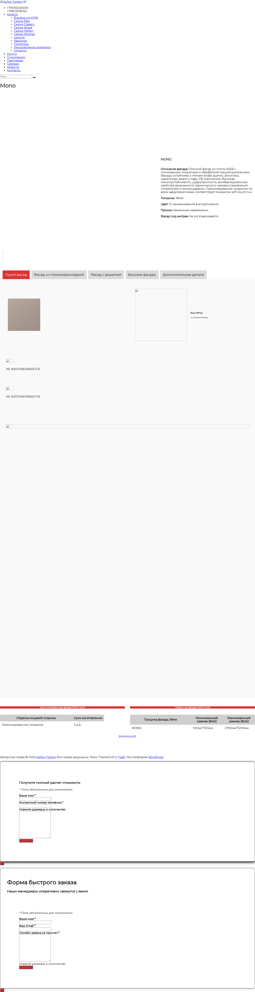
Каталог (12, 14)
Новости (13, 67)
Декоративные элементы (32, 47)
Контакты (13, 70)
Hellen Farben (46, 757)
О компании (16, 57)
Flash (121, 757)
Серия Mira (22, 21)
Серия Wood (23, 27)
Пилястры (21, 44)
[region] (78, 187)
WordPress (155, 757)
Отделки (20, 50)
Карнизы (20, 40)
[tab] (16, 274)
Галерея (13, 63)
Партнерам (15, 60)
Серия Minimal (24, 34)
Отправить (26, 840)
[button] (56, 253)
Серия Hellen (23, 31)
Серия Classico (24, 24)
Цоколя (19, 37)
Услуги (12, 54)
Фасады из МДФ (26, 17)
